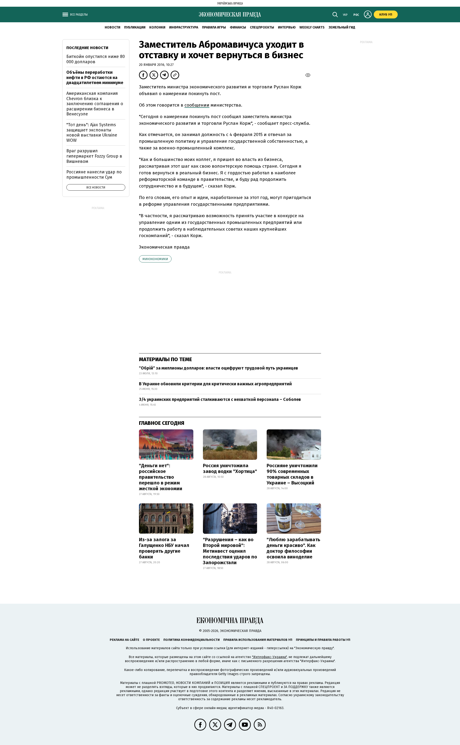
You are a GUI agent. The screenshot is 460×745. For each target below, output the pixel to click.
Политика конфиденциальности (191, 640)
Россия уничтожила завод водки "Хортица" (230, 468)
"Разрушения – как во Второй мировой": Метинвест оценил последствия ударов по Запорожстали (230, 551)
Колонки (157, 27)
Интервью (287, 27)
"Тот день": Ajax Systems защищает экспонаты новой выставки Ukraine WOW (91, 132)
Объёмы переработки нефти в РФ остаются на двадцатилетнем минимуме (94, 77)
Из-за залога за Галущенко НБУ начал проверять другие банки (164, 548)
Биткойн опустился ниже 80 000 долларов (95, 59)
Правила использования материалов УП (257, 640)
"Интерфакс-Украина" (269, 657)
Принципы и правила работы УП (323, 640)
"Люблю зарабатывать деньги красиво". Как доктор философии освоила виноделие (293, 548)
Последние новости (87, 47)
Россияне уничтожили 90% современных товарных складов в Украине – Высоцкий (292, 474)
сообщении (196, 105)
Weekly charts (312, 27)
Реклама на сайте (124, 640)
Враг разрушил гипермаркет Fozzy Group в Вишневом (94, 156)
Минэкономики (155, 259)
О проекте (151, 640)
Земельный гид (341, 27)
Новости (112, 27)
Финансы (238, 27)
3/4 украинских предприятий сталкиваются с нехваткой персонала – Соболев (220, 399)
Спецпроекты (262, 27)
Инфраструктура (183, 27)
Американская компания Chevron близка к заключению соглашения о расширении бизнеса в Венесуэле (94, 104)
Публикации (134, 27)
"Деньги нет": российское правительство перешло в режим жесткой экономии (160, 477)
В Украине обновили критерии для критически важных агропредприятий (215, 384)
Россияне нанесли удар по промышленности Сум (94, 174)
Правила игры (214, 27)
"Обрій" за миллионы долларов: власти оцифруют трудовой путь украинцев (218, 368)
